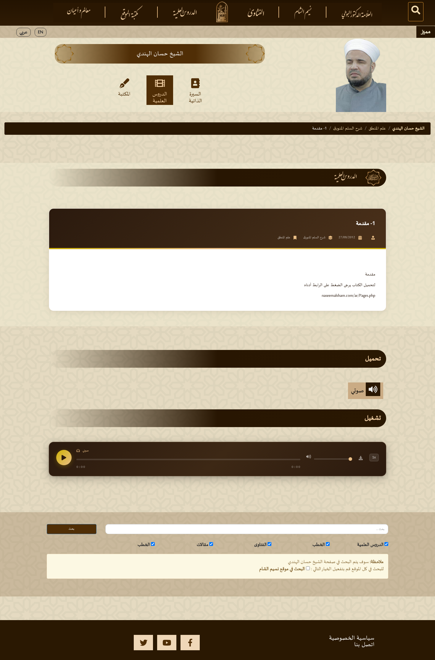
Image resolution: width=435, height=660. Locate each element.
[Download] (361, 459)
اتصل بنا (364, 644)
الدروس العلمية (159, 97)
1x (374, 457)
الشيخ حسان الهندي (408, 128)
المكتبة (124, 94)
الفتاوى (260, 544)
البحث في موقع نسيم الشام (282, 569)
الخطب (318, 544)
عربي (24, 32)
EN (40, 32)
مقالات (202, 544)
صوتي (358, 390)
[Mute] (308, 457)
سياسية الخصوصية (351, 638)
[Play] (64, 457)
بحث (71, 529)
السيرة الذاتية (195, 97)
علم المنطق (377, 128)
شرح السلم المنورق (347, 128)
